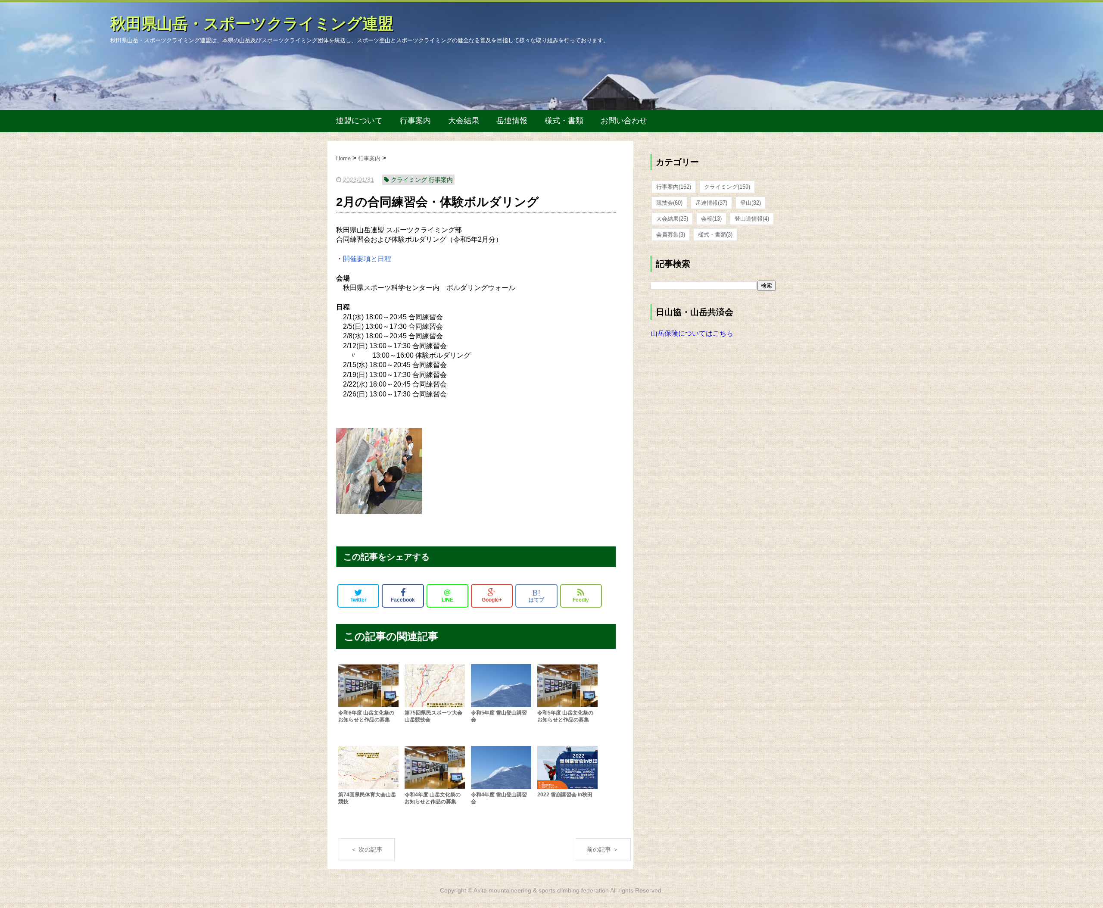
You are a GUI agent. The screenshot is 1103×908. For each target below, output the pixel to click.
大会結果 (463, 120)
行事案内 (415, 120)
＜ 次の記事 (367, 849)
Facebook (403, 600)
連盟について (359, 120)
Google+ (492, 600)
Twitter (358, 600)
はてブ (536, 595)
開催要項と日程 (367, 258)
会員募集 (670, 234)
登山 (750, 203)
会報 (711, 218)
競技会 (669, 203)
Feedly (581, 600)
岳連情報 (511, 120)
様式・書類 (564, 120)
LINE (447, 595)
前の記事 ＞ (603, 849)
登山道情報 (752, 218)
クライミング (727, 187)
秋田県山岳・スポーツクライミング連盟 (251, 23)
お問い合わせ (624, 120)
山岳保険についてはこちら (692, 333)
